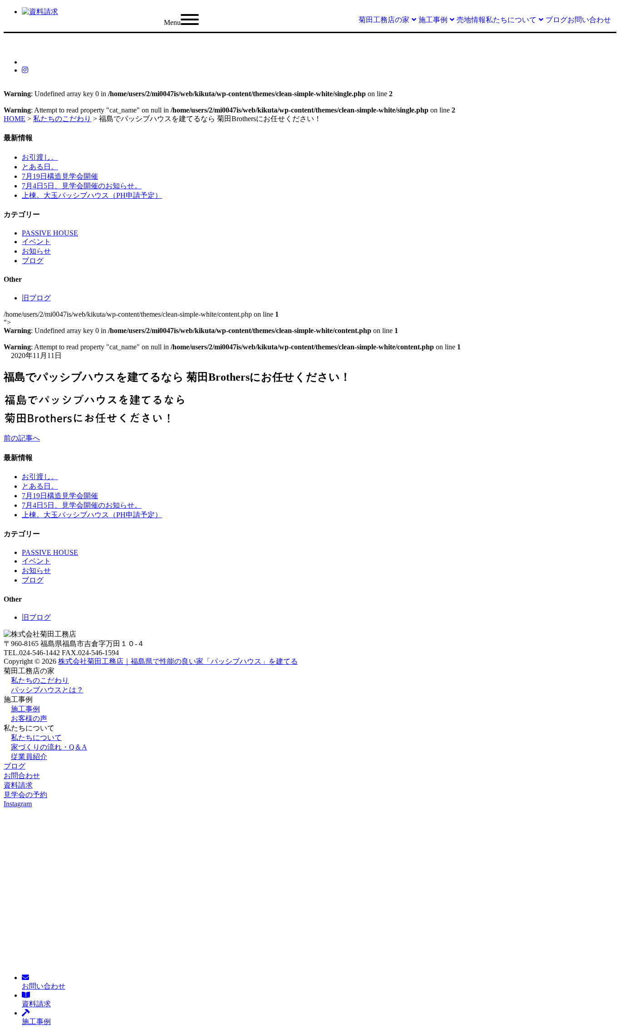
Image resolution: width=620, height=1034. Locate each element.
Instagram (18, 804)
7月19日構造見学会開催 (60, 176)
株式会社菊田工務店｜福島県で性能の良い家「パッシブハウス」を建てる (178, 661)
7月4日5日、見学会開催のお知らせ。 (82, 186)
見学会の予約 (25, 795)
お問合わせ (22, 775)
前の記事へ (22, 438)
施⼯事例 (25, 709)
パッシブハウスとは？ (47, 690)
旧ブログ (36, 298)
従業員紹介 (29, 756)
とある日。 (40, 167)
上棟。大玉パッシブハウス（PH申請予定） (92, 195)
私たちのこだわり (40, 680)
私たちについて (36, 737)
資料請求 (18, 785)
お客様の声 (29, 718)
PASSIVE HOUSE (50, 233)
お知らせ (36, 251)
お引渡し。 (40, 157)
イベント (36, 241)
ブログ (33, 261)
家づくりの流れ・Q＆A (49, 747)
